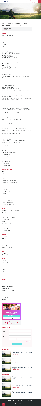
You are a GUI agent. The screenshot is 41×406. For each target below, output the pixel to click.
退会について (30, 400)
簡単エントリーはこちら (11, 315)
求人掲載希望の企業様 (11, 400)
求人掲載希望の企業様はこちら (34, 2)
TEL (4, 336)
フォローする (12, 318)
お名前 (4, 331)
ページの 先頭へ (3, 404)
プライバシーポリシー (28, 341)
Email (4, 333)
